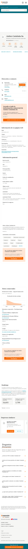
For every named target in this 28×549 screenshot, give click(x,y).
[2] (8, 40)
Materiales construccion (19, 237)
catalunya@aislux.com (9, 100)
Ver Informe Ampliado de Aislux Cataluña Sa (14, 258)
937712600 (6, 91)
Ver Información (5, 314)
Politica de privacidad (5, 537)
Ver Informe (11, 431)
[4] (10, 40)
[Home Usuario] (23, 3)
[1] (7, 40)
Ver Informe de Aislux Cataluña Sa (14, 547)
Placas (19, 240)
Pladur (11, 243)
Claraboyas (14, 246)
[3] (9, 40)
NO (3, 310)
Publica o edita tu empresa (7, 526)
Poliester (6, 240)
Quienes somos (4, 522)
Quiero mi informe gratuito (14, 120)
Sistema (5, 243)
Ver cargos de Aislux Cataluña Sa (9, 332)
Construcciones (7, 237)
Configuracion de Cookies (6, 535)
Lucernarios (6, 246)
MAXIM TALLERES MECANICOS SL (11, 422)
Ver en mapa (22, 84)
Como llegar (7, 87)
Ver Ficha (19, 431)
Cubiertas (13, 240)
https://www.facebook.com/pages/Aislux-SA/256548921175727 (10, 152)
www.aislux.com (7, 96)
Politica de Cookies (5, 533)
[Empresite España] (5, 3)
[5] (12, 40)
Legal (2, 531)
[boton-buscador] (25, 10)
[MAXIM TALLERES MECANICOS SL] (4, 423)
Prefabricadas (19, 243)
